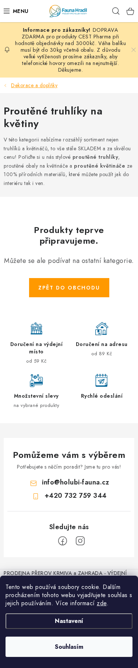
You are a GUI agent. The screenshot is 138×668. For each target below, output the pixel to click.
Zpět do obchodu (69, 287)
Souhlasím (69, 647)
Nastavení (69, 621)
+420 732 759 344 (76, 495)
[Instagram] (80, 541)
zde (102, 603)
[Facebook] (62, 541)
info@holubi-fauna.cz (75, 482)
